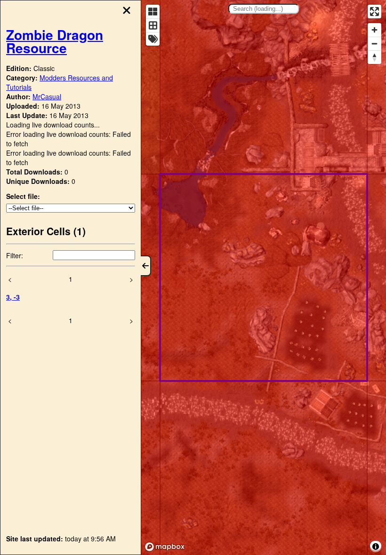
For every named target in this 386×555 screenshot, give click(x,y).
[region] (263, 277)
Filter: (14, 255)
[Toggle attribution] (375, 546)
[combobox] (263, 9)
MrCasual (46, 96)
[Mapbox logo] (164, 546)
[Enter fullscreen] (374, 11)
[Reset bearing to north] (374, 57)
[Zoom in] (374, 30)
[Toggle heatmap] (153, 11)
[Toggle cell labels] (153, 39)
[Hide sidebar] (146, 265)
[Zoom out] (374, 43)
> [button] (131, 279)
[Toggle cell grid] (153, 25)
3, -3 (13, 296)
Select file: (23, 196)
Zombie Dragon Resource (54, 41)
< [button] (10, 279)
